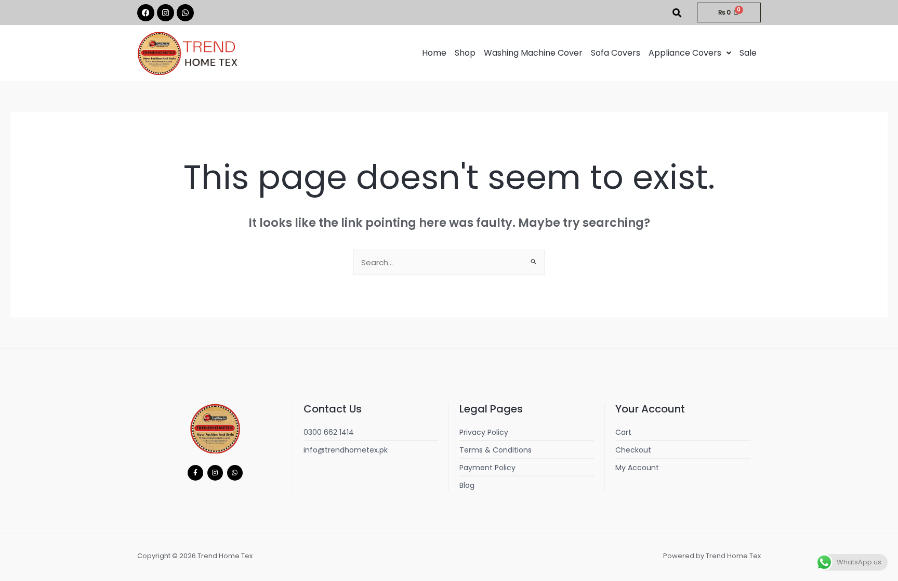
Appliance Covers (685, 53)
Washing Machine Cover (533, 53)
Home (434, 53)
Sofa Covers (615, 53)
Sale (748, 53)
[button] (689, 53)
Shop (465, 53)
